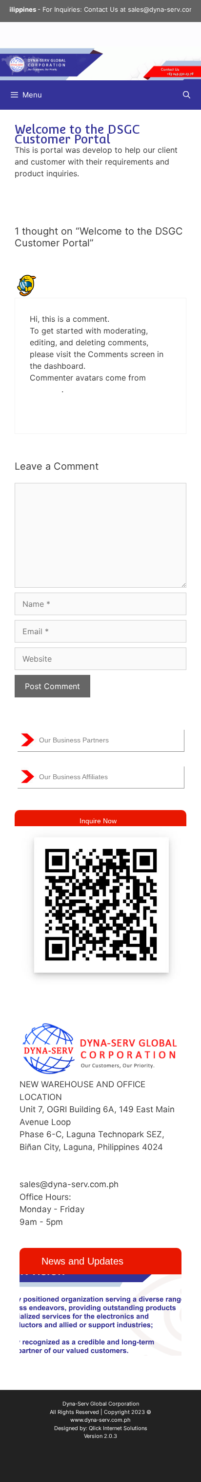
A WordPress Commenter (93, 280)
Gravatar (45, 389)
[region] (100, 1315)
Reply (38, 413)
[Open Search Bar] (186, 95)
